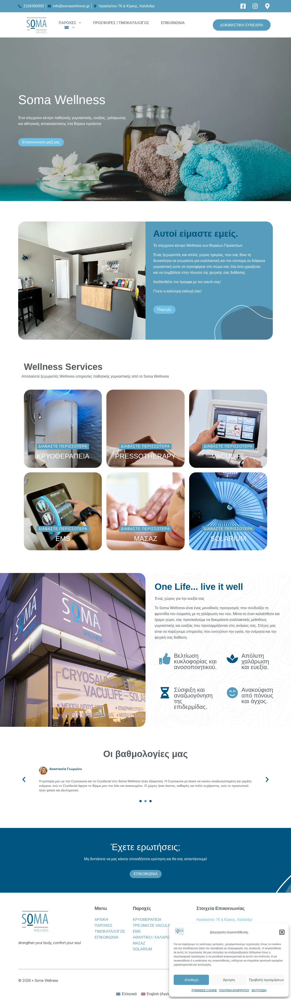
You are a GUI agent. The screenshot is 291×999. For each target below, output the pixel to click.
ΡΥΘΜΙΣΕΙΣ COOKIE (204, 990)
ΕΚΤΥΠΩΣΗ (259, 990)
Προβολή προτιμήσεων (266, 980)
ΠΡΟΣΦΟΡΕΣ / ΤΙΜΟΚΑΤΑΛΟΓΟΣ (121, 23)
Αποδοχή (191, 980)
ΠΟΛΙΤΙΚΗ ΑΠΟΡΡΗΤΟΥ (234, 990)
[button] (282, 932)
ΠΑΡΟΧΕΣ (67, 23)
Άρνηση (229, 980)
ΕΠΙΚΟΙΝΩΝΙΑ (173, 23)
